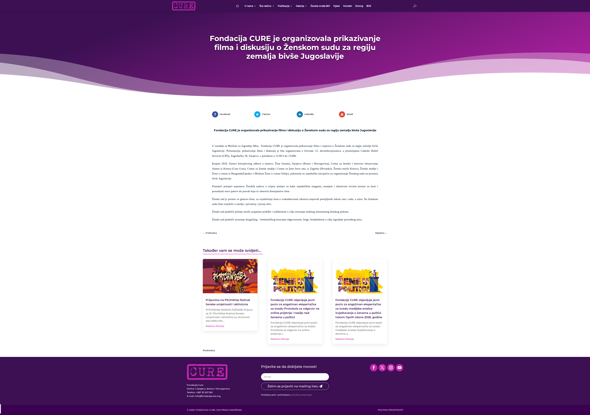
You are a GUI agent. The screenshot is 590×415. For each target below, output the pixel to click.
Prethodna (209, 350)
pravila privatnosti (301, 394)
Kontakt (347, 6)
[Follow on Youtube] (399, 367)
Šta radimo (265, 6)
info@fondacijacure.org (208, 396)
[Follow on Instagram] (391, 367)
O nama (249, 6)
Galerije (300, 6)
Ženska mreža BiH (320, 6)
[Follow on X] (382, 367)
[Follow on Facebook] (373, 367)
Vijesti (336, 6)
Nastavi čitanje (215, 326)
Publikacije (283, 6)
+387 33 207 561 (204, 392)
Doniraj (359, 6)
